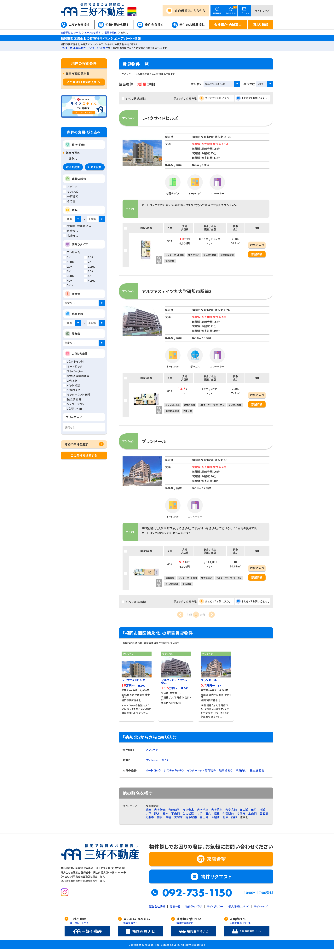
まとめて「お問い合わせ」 (255, 98)
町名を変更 (95, 167)
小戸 (148, 813)
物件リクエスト (216, 876)
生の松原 (188, 813)
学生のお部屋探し (192, 24)
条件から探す (154, 24)
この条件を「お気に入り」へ (83, 82)
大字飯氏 (159, 809)
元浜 (253, 809)
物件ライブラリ (193, 906)
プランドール (154, 441)
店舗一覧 (175, 906)
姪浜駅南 (191, 817)
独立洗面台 (257, 770)
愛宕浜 (264, 813)
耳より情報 (260, 24)
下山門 (175, 813)
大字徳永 (217, 809)
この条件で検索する (84, 455)
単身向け (241, 770)
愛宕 (148, 809)
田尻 (160, 817)
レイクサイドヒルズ (160, 118)
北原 (225, 817)
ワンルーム (152, 760)
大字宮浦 (231, 809)
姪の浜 (244, 809)
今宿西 (215, 817)
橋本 (165, 813)
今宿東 (241, 813)
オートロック (153, 770)
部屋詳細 (257, 254)
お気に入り (257, 245)
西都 (234, 817)
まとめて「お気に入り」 (218, 98)
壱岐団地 (174, 809)
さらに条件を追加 (77, 444)
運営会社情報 (157, 906)
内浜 (199, 813)
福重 (217, 813)
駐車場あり (226, 770)
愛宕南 (178, 817)
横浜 (262, 809)
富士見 (204, 817)
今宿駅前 (228, 813)
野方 (157, 813)
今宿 (168, 817)
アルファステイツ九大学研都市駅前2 (177, 291)
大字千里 (202, 809)
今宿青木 (188, 809)
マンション (152, 750)
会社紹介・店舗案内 (228, 24)
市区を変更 (73, 167)
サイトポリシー (215, 906)
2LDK (164, 760)
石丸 (208, 813)
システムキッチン (174, 770)
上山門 (252, 813)
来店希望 (190, 10)
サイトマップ (262, 11)
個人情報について (238, 906)
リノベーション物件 (98, 48)
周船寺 (150, 817)
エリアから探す (79, 24)
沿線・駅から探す (117, 24)
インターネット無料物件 (73, 48)
